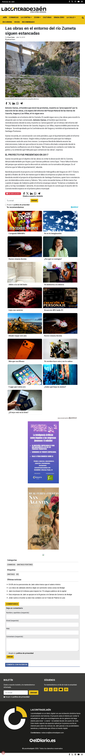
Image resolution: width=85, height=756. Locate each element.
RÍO (17, 574)
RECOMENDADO (28, 22)
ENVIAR (34, 201)
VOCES (17, 22)
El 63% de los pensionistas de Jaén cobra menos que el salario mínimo (35, 584)
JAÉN (5, 17)
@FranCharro (11, 39)
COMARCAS (13, 17)
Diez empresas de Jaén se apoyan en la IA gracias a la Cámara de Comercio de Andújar (40, 595)
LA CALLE (71, 17)
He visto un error (14, 194)
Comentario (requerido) (14, 637)
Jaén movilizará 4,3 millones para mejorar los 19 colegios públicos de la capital (37, 591)
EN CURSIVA (7, 22)
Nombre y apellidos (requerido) (17, 613)
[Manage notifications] (3, 752)
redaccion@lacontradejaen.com (52, 733)
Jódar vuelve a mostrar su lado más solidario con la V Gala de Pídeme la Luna (37, 598)
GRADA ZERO (59, 17)
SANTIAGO (11, 574)
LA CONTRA (26, 17)
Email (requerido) (12, 621)
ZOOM (36, 17)
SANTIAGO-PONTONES (25, 565)
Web (8, 629)
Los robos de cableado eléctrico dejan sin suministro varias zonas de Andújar (37, 588)
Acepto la (18, 205)
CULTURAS (47, 17)
